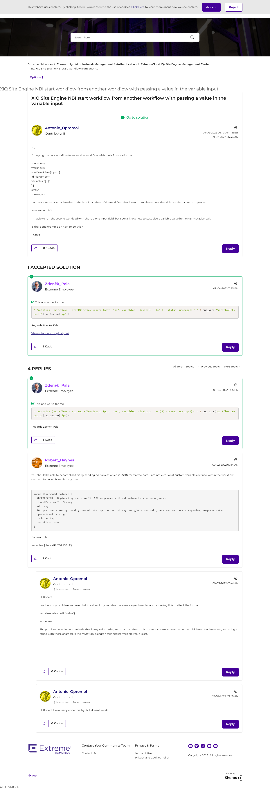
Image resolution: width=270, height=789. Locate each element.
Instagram (215, 746)
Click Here (137, 7)
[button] (211, 7)
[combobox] (135, 37)
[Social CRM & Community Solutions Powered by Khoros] (233, 776)
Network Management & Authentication (109, 64)
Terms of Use (143, 753)
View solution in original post (50, 333)
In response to (73, 589)
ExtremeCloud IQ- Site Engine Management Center (175, 64)
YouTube (209, 746)
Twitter (197, 746)
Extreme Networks (40, 64)
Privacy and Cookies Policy (152, 757)
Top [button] (34, 775)
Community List (67, 64)
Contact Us (89, 753)
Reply (230, 248)
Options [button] (35, 77)
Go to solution (137, 117)
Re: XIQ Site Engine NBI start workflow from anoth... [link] (64, 68)
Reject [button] (234, 7)
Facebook (190, 746)
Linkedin (203, 746)
